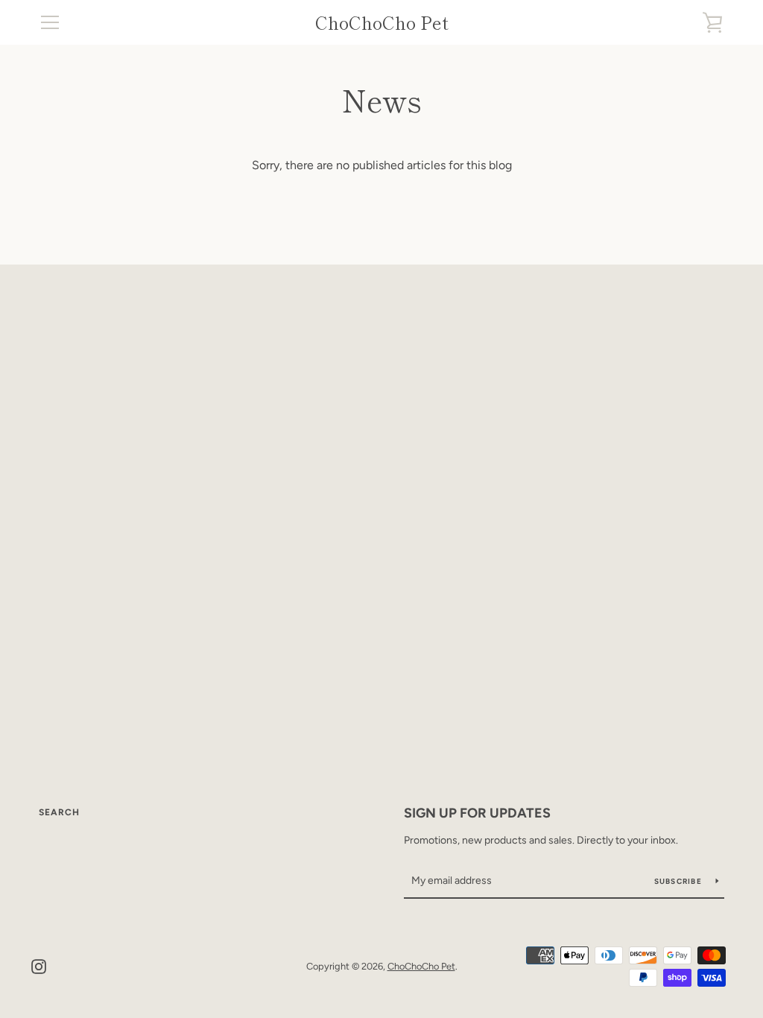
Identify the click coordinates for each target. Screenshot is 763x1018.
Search (59, 812)
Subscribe (679, 881)
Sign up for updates (477, 813)
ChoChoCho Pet (382, 23)
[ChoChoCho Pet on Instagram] (38, 965)
